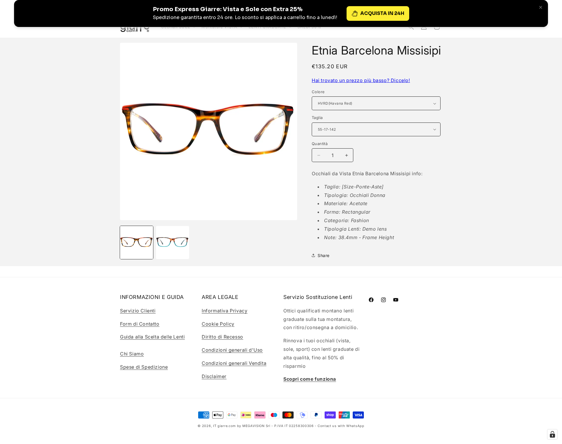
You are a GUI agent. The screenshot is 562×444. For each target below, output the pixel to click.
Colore (318, 91)
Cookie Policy (218, 323)
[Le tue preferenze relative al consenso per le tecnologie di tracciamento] (552, 434)
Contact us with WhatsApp (341, 426)
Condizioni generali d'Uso (232, 350)
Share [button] (324, 255)
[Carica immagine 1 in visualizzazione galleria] (136, 242)
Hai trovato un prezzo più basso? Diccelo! (361, 80)
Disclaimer (214, 376)
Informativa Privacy (224, 310)
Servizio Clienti (138, 310)
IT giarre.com (224, 426)
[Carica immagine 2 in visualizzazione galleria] (172, 242)
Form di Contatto (140, 323)
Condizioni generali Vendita (234, 363)
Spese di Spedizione (144, 367)
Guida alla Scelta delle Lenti (152, 337)
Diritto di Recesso (222, 337)
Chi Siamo (132, 353)
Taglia (317, 117)
